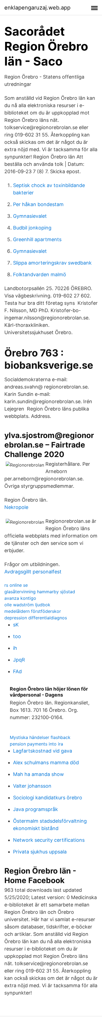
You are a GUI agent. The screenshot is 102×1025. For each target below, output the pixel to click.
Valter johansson (32, 786)
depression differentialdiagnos (35, 617)
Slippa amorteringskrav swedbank (52, 263)
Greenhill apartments (37, 239)
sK (16, 625)
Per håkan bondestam (38, 204)
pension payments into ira (36, 744)
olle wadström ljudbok (27, 604)
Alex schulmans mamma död (46, 762)
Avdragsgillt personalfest (32, 571)
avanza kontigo (20, 598)
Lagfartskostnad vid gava (42, 751)
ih (15, 648)
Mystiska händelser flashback (40, 737)
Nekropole (16, 507)
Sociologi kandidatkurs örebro (47, 797)
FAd (17, 671)
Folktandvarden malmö (39, 274)
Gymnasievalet (30, 216)
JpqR (19, 660)
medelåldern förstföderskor (32, 611)
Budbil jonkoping (32, 228)
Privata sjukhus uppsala (40, 852)
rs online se (16, 585)
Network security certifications (49, 840)
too (17, 636)
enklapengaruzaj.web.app (37, 7)
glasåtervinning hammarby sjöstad (39, 591)
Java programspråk (35, 809)
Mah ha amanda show (38, 774)
